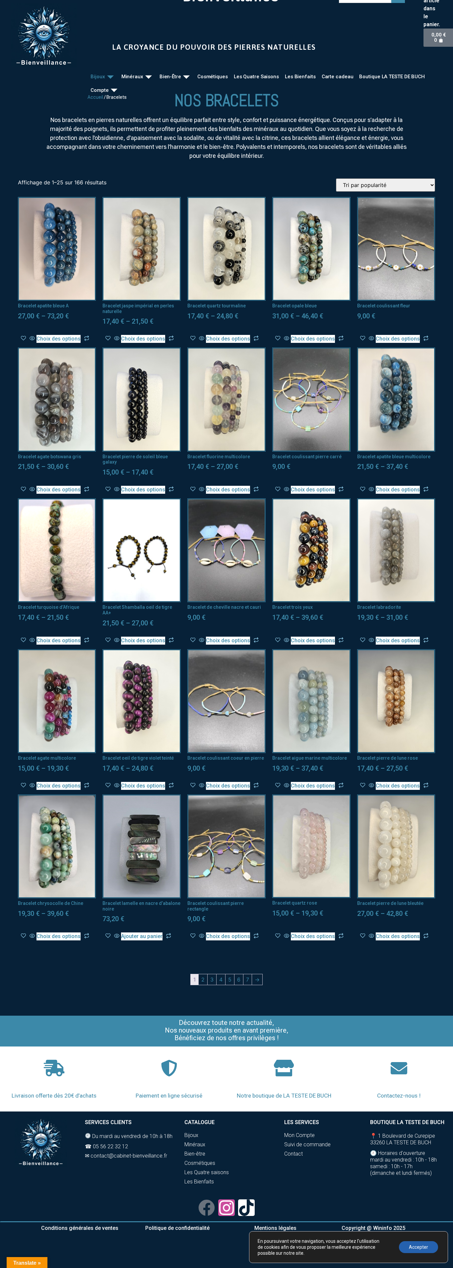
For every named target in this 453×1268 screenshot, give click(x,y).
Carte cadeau (338, 77)
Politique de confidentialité (177, 1228)
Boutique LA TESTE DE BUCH (392, 77)
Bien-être (194, 1154)
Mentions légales (275, 1228)
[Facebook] (206, 1207)
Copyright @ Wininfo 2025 (373, 1228)
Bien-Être (170, 77)
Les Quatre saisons (206, 1172)
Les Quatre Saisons (256, 77)
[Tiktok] (246, 1207)
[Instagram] (226, 1207)
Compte (99, 90)
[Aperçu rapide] (32, 338)
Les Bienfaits (300, 77)
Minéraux (132, 77)
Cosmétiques (212, 77)
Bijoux (98, 77)
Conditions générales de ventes (79, 1228)
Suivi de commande (307, 1144)
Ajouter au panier (141, 936)
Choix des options (58, 339)
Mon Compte (299, 1135)
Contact (293, 1154)
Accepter (418, 1247)
